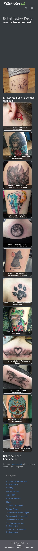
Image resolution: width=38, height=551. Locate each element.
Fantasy (9, 488)
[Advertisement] (19, 45)
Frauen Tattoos (12, 491)
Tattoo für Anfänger (14, 505)
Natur (8, 502)
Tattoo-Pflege (12, 509)
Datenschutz (29, 548)
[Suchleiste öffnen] (26, 8)
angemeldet (17, 464)
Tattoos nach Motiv (14, 520)
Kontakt (11, 548)
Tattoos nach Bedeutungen (17, 513)
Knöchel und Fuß (13, 498)
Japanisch (10, 495)
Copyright (19, 548)
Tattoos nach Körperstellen (17, 516)
